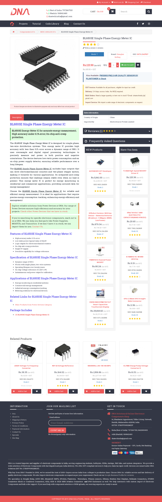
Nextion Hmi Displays (119, 479)
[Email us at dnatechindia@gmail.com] (47, 16)
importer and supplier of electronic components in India (45, 463)
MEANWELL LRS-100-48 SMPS (99, 366)
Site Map (15, 438)
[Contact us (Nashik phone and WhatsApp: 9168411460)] (48, 13)
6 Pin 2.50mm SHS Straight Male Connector (135, 299)
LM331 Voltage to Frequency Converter (26, 367)
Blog (66, 23)
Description (17, 117)
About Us (15, 417)
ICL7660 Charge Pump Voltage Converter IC (135, 367)
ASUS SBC (39, 479)
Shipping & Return (19, 420)
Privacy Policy (18, 423)
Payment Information (20, 429)
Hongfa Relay (28, 479)
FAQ (13, 414)
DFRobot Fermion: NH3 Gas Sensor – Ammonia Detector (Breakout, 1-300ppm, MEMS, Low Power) (100, 216)
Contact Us (79, 23)
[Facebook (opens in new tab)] (137, 24)
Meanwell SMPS (52, 479)
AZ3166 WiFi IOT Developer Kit (100, 172)
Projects (23, 23)
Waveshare (82, 479)
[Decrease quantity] (110, 65)
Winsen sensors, (95, 479)
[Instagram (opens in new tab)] (149, 24)
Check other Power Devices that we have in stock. (44, 211)
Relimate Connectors (138, 479)
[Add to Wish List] (138, 65)
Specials (15, 435)
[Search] (149, 11)
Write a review (89, 48)
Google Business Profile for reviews (119, 475)
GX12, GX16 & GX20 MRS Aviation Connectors (64, 481)
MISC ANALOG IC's (48, 32)
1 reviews (99, 48)
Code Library (52, 23)
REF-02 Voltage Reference (63, 366)
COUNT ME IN (57, 430)
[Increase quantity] (117, 65)
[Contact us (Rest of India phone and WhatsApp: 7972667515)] (48, 10)
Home (12, 24)
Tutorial (36, 23)
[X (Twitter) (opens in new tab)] (143, 24)
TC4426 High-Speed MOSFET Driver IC (134, 172)
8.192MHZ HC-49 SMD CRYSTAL (134, 258)
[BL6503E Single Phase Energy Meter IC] (44, 69)
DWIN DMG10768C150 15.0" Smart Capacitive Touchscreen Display (100, 304)
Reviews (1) (95, 131)
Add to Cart (128, 65)
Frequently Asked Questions (106, 141)
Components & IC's (27, 32)
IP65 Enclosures (95, 481)
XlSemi (106, 479)
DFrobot (63, 479)
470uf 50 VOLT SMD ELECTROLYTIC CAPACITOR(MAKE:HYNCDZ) (135, 215)
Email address (54, 417)
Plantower (71, 479)
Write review (134, 190)
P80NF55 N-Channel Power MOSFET (100, 261)
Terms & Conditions (20, 426)
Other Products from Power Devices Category (33, 305)
